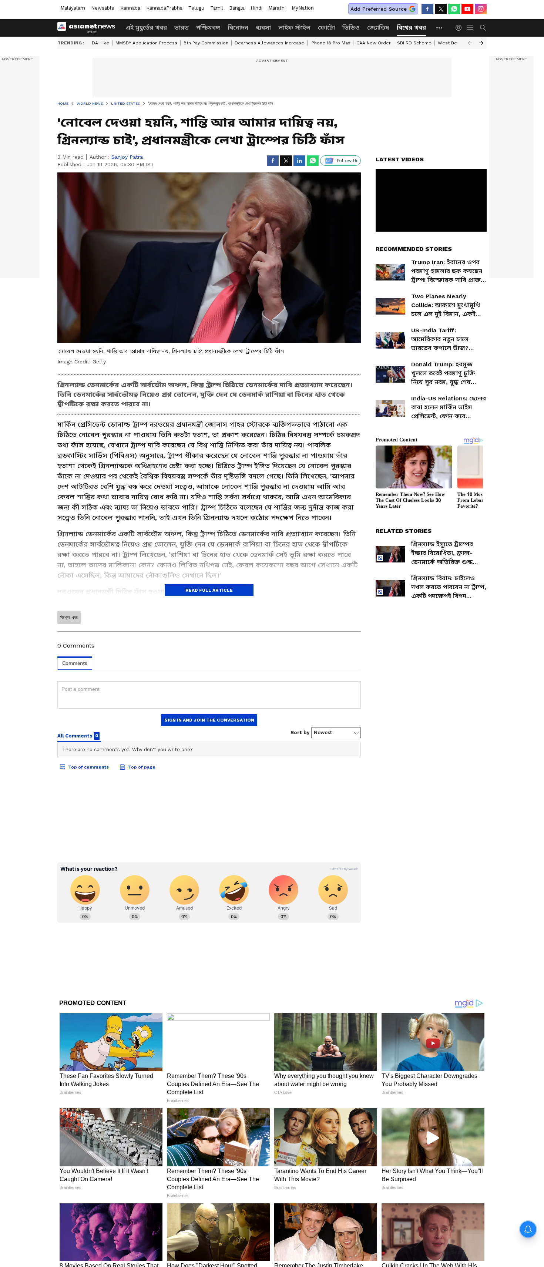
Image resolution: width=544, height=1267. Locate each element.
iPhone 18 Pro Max (330, 43)
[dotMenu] (439, 27)
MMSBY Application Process (146, 43)
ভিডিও (351, 27)
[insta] (481, 9)
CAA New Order (373, 43)
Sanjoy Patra (127, 157)
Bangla (237, 8)
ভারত (181, 27)
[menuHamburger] (470, 27)
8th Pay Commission (206, 43)
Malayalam (72, 8)
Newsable (102, 8)
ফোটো (326, 27)
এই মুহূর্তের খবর (146, 27)
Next (481, 43)
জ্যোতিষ (378, 27)
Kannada (130, 8)
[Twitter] (441, 9)
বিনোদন (238, 27)
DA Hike (100, 43)
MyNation (303, 8)
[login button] (460, 28)
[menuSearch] (483, 28)
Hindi (256, 8)
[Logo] (88, 27)
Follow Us (348, 160)
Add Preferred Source (378, 9)
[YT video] (467, 9)
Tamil (216, 8)
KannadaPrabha (164, 8)
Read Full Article (209, 590)
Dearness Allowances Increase (269, 43)
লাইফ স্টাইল (294, 27)
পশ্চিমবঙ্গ (208, 27)
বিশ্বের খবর (411, 27)
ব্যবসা (263, 27)
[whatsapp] (454, 9)
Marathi (277, 8)
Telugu (196, 8)
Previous (470, 43)
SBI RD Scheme (414, 43)
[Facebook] (427, 9)
